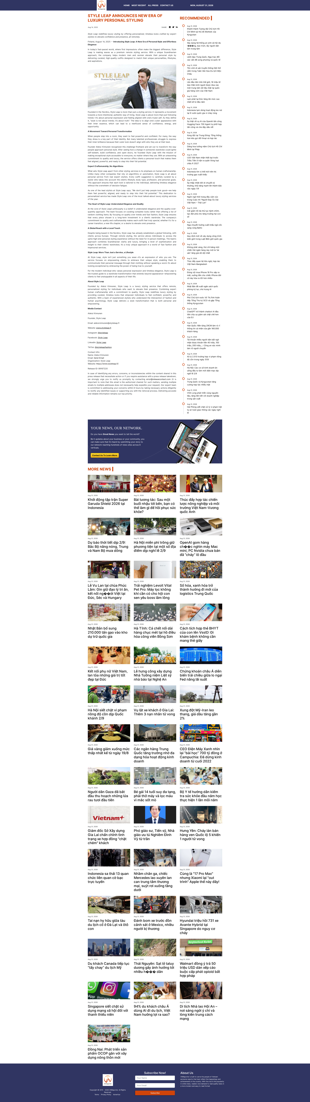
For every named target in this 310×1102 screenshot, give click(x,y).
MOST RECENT (139, 5)
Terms (97, 1094)
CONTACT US (166, 5)
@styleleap (103, 333)
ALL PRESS (153, 5)
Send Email (99, 358)
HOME (127, 5)
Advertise (116, 1094)
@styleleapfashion (103, 347)
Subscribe (155, 1093)
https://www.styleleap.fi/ (107, 363)
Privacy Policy (106, 1094)
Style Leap (103, 337)
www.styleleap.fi (103, 328)
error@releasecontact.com (158, 379)
